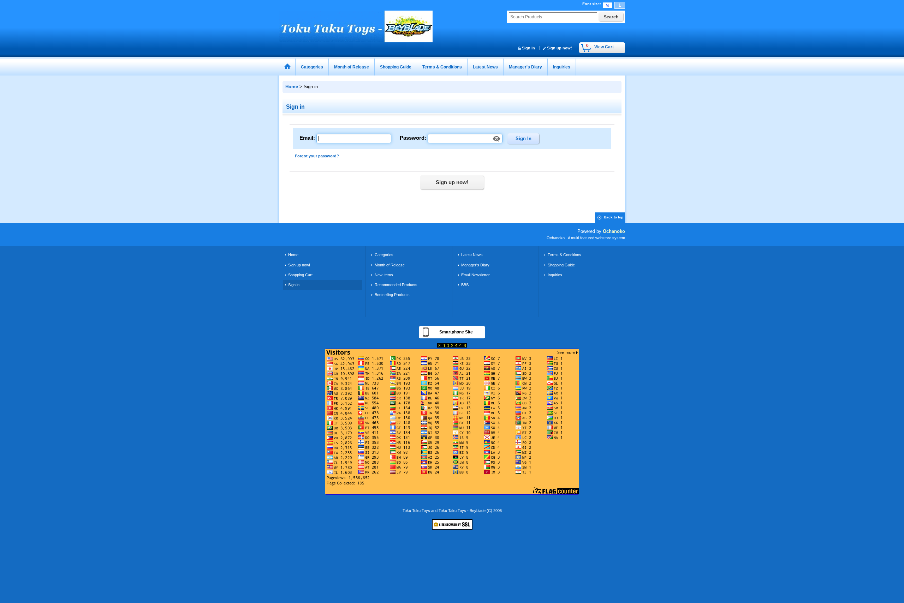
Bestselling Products (392, 295)
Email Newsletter (475, 275)
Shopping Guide (561, 265)
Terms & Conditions (564, 255)
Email (306, 138)
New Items (384, 275)
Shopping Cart (300, 275)
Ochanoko (614, 231)
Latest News (472, 255)
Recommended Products (396, 285)
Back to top (613, 217)
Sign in (528, 48)
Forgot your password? (317, 156)
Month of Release (390, 265)
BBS (465, 285)
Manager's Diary (475, 265)
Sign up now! (559, 48)
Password (412, 138)
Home (293, 255)
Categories (384, 255)
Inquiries (555, 275)
